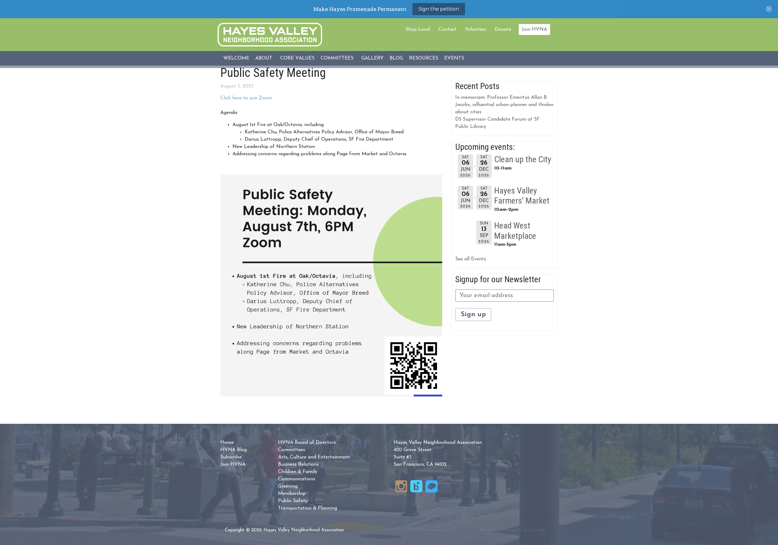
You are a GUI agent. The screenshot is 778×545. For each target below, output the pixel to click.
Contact (447, 29)
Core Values (297, 58)
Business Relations (298, 464)
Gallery (372, 58)
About (263, 58)
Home (227, 442)
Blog (396, 58)
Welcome (236, 58)
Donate (503, 29)
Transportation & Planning (307, 508)
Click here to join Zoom (246, 98)
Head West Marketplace (515, 231)
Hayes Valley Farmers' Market (521, 196)
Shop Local (417, 29)
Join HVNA (534, 29)
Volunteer (475, 29)
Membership (292, 493)
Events (454, 58)
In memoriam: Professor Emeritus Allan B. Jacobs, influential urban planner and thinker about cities (504, 105)
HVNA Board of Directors (307, 442)
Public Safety (293, 501)
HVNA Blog (233, 449)
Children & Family (297, 471)
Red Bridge (535, 530)
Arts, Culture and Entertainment (314, 457)
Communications (296, 479)
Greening (288, 486)
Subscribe (231, 457)
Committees (337, 58)
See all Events (470, 259)
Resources (423, 58)
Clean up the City (522, 159)
